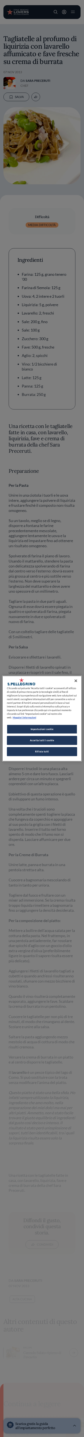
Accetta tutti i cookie (42, 740)
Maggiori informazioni (24, 717)
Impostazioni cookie (42, 729)
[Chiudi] (76, 680)
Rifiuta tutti (42, 751)
